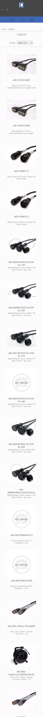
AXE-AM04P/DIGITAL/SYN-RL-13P (21, 263)
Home (4, 29)
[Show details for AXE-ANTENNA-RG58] (21, 564)
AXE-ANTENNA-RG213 (21, 535)
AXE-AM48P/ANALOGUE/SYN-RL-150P (21, 492)
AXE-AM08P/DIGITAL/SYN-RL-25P (21, 309)
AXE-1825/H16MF (21, 125)
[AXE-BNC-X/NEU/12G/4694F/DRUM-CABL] (21, 655)
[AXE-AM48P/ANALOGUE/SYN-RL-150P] (21, 473)
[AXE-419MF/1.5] (21, 155)
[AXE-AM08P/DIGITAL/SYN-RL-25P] (21, 291)
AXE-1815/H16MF (21, 80)
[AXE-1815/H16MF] (21, 64)
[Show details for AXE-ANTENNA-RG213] (21, 519)
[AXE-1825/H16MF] (21, 109)
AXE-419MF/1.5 (21, 171)
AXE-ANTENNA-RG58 (21, 580)
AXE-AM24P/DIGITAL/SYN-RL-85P (21, 445)
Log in (7, 10)
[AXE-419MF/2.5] (21, 200)
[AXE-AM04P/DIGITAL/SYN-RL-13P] (21, 246)
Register (2, 10)
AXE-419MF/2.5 (21, 216)
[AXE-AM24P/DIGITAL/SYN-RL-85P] (21, 428)
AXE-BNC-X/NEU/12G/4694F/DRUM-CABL (21, 674)
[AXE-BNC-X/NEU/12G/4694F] (21, 610)
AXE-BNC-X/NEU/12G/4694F (21, 626)
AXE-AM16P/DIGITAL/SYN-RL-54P (21, 400)
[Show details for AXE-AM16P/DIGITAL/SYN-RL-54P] (21, 382)
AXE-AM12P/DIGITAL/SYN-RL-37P (21, 354)
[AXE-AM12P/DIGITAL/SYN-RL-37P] (21, 337)
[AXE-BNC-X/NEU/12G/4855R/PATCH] (21, 701)
